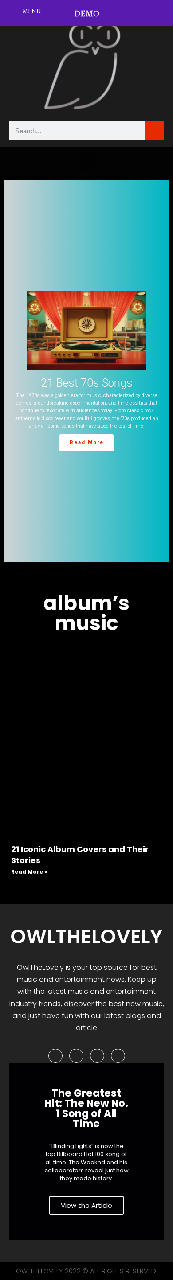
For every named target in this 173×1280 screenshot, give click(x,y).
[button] (86, 161)
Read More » (29, 871)
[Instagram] (97, 1056)
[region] (86, 371)
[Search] (154, 130)
